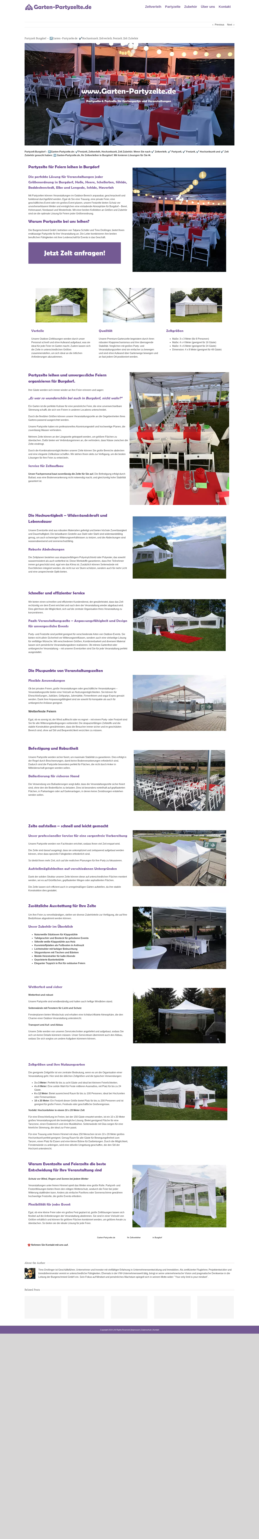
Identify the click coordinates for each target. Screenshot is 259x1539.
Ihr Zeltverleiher (134, 1237)
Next (229, 24)
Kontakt (156, 1330)
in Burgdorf (157, 1237)
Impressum (135, 1330)
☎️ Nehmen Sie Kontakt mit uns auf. (48, 1245)
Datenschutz (146, 1330)
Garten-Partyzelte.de (106, 1237)
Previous (219, 24)
